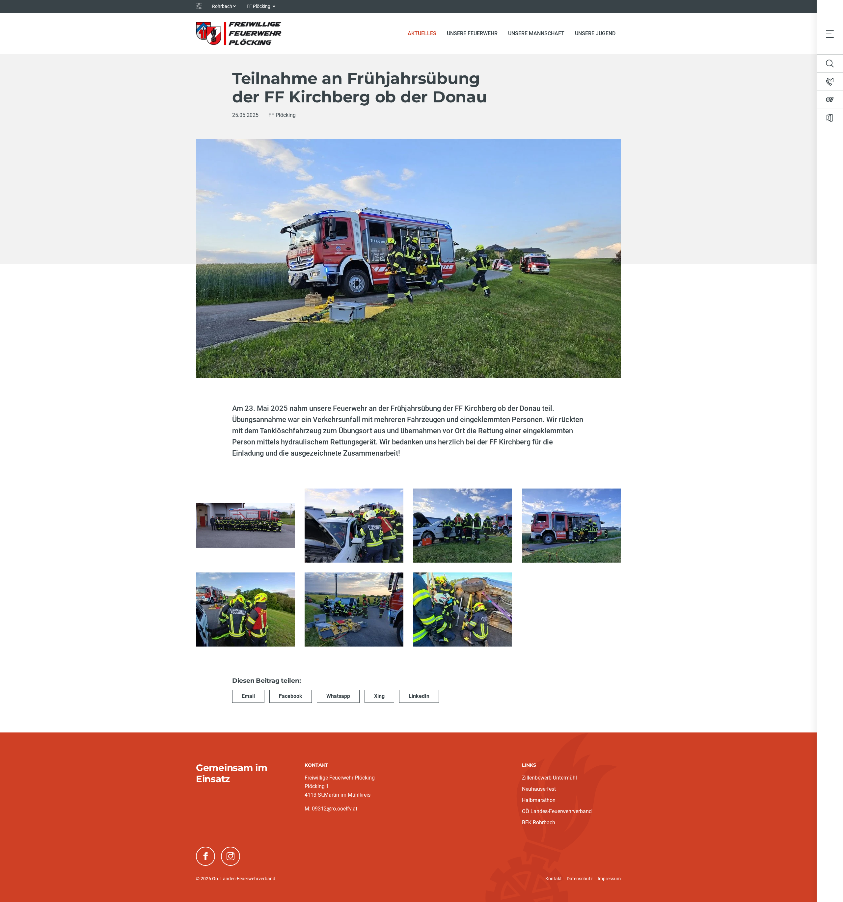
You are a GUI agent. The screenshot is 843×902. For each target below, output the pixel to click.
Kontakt (553, 878)
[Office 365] (830, 118)
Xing (379, 696)
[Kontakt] (830, 82)
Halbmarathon (539, 800)
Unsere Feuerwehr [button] (472, 33)
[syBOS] (830, 100)
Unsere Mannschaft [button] (536, 33)
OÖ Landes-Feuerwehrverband (557, 811)
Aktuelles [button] (422, 33)
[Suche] (830, 63)
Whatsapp (338, 696)
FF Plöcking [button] (259, 6)
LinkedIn (419, 696)
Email (248, 696)
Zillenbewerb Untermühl (549, 778)
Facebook (290, 696)
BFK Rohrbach (538, 822)
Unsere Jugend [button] (595, 33)
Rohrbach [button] (222, 6)
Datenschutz (580, 878)
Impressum (609, 878)
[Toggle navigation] (830, 33)
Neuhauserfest (539, 789)
